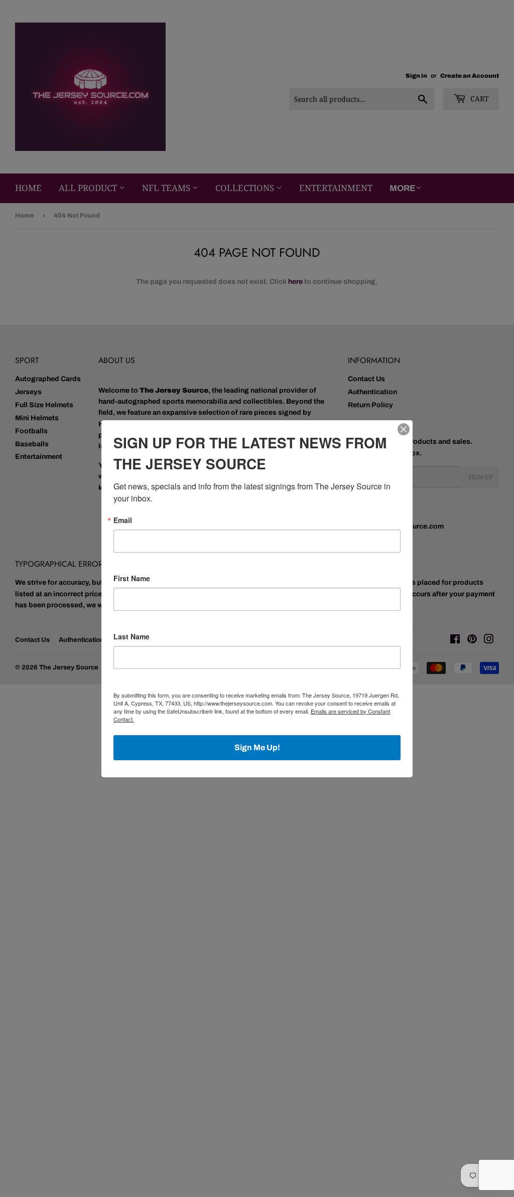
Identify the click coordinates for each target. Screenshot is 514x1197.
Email (122, 520)
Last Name (131, 636)
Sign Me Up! (257, 747)
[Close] (404, 429)
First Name (131, 578)
